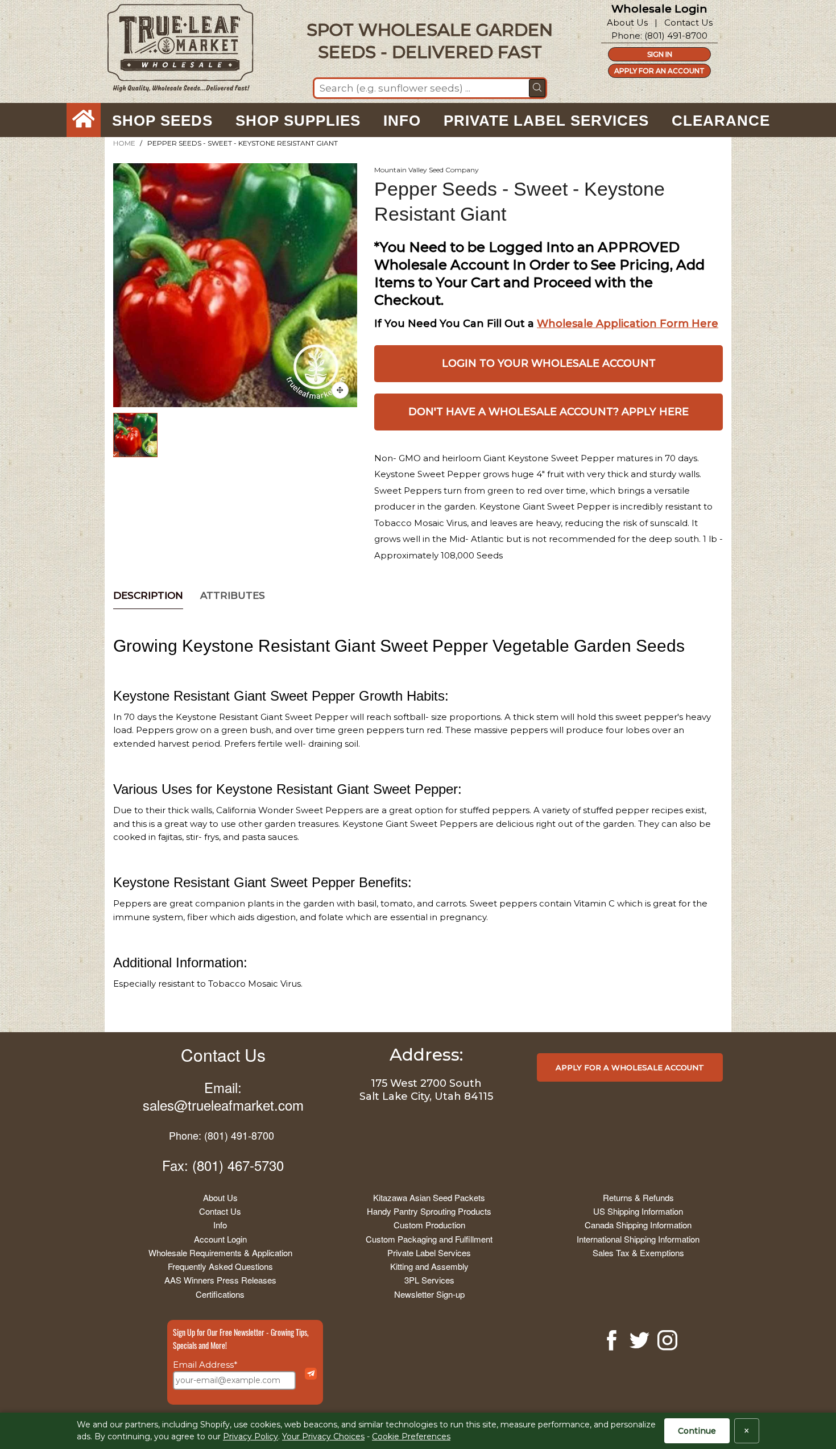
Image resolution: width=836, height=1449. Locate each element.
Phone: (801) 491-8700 (221, 1135)
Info (220, 1225)
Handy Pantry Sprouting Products (429, 1211)
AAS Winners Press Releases (220, 1280)
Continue (697, 1431)
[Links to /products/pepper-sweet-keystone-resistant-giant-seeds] (340, 390)
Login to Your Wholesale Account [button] (549, 363)
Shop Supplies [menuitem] (298, 120)
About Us (627, 22)
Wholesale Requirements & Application (220, 1252)
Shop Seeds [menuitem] (162, 120)
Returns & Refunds (638, 1197)
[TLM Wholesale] (173, 51)
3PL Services (429, 1280)
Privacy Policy (250, 1436)
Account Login (220, 1239)
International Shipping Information (638, 1239)
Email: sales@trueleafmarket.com (223, 1096)
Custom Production (429, 1225)
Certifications (220, 1294)
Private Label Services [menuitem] (546, 120)
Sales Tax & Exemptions (638, 1252)
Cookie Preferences (411, 1436)
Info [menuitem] (402, 120)
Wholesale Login (659, 8)
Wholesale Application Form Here (627, 323)
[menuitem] (83, 121)
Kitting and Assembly (429, 1266)
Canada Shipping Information (638, 1225)
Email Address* (205, 1364)
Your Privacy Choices (323, 1436)
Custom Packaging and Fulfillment (429, 1239)
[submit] (537, 88)
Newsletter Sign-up (429, 1294)
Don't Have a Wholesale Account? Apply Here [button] (548, 411)
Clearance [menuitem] (721, 120)
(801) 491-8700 (675, 35)
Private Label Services (429, 1252)
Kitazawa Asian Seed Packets (429, 1197)
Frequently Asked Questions (220, 1266)
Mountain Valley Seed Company (426, 169)
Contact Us (688, 22)
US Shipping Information (638, 1211)
